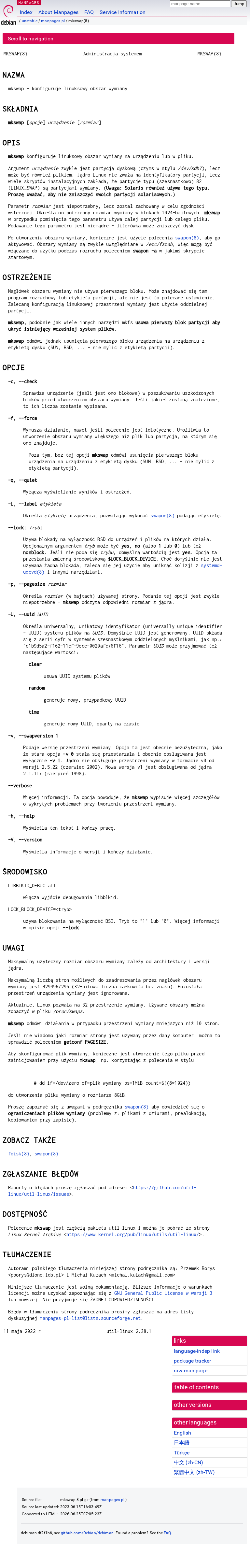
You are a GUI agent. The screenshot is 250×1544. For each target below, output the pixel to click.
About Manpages (58, 12)
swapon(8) (187, 237)
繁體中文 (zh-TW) (194, 1472)
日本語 (181, 1442)
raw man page (190, 1370)
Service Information (123, 12)
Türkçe (181, 1453)
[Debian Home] (8, 13)
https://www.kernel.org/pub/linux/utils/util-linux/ (132, 1234)
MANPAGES (29, 2)
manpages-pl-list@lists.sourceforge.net (90, 1318)
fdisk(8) (18, 1153)
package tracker (192, 1361)
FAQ (89, 12)
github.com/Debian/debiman (87, 1533)
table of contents (196, 1387)
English (182, 1433)
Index (26, 12)
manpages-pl (53, 21)
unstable (29, 21)
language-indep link (197, 1351)
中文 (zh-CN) (188, 1462)
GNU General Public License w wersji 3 (163, 1293)
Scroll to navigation (30, 39)
